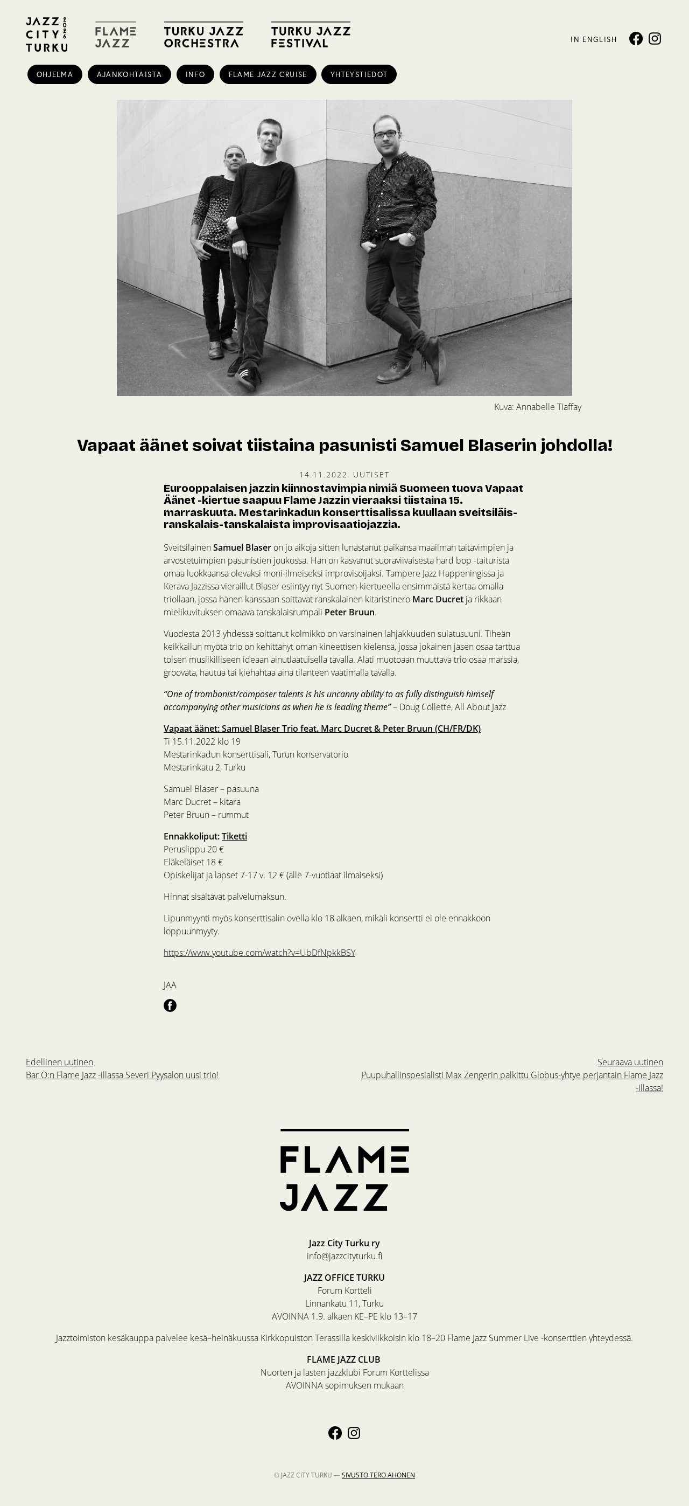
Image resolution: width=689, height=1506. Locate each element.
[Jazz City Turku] (46, 34)
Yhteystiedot (359, 74)
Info (195, 74)
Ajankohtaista (129, 74)
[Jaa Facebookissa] (170, 1005)
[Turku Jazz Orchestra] (203, 34)
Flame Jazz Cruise (268, 74)
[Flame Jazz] (115, 34)
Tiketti (234, 836)
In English (593, 39)
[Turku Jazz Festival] (310, 34)
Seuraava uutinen (512, 1075)
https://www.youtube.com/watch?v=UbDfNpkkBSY (259, 953)
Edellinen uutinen (122, 1068)
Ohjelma (55, 74)
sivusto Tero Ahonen (378, 1475)
